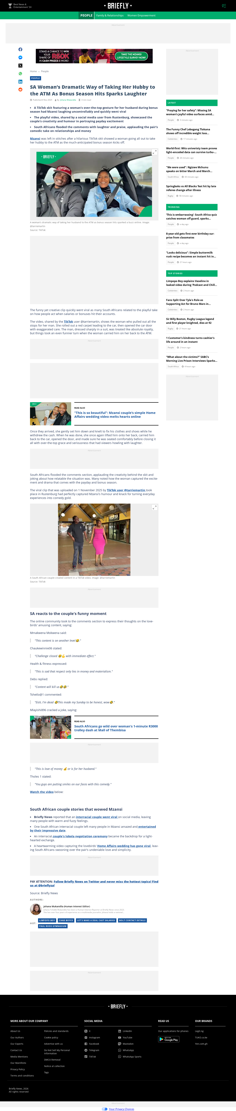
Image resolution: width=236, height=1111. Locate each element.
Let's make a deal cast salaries (96, 920)
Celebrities (172, 139)
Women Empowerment (141, 15)
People (86, 15)
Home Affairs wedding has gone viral (124, 846)
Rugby (170, 195)
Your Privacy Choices (121, 1109)
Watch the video (42, 792)
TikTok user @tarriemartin (126, 490)
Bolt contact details (132, 920)
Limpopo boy (47, 920)
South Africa (173, 176)
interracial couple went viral (97, 817)
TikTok (68, 321)
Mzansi (35, 138)
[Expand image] (155, 152)
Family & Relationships (110, 15)
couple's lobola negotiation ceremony (80, 836)
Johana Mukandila (68, 100)
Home (33, 71)
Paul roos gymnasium (52, 926)
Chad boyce (66, 920)
